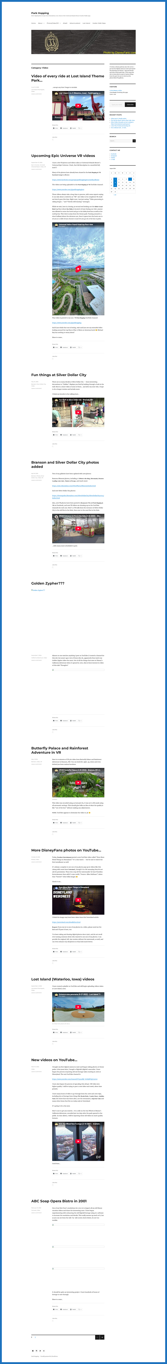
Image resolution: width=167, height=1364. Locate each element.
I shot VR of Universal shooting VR (120, 126)
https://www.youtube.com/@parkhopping (66, 323)
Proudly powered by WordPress (49, 1356)
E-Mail (113, 159)
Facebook (113, 154)
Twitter (113, 157)
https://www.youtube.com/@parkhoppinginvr (68, 189)
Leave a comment (36, 94)
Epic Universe (35, 165)
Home (33, 23)
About (40, 23)
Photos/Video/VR (53, 23)
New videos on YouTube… (54, 1060)
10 (115, 182)
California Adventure (37, 657)
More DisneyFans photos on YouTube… (66, 850)
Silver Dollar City (41, 384)
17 (115, 185)
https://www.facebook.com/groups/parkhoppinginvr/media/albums (75, 180)
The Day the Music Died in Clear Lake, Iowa (123, 120)
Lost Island (86, 23)
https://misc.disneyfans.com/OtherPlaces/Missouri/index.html (74, 486)
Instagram (114, 156)
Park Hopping (40, 13)
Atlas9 (65, 23)
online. (116, 90)
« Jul (115, 195)
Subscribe (130, 104)
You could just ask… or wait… (119, 127)
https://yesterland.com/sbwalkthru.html (66, 922)
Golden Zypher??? (47, 583)
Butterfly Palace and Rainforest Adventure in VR (59, 750)
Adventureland (75, 23)
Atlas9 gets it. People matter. (119, 118)
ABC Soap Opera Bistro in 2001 (59, 1201)
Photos (38, 476)
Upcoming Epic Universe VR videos (63, 156)
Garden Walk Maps (99, 23)
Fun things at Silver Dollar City (58, 375)
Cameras (33, 1210)
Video (33, 91)
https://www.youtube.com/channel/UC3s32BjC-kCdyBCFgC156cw (74, 1079)
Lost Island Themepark (37, 89)
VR (45, 166)
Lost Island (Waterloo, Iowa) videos (62, 979)
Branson (33, 384)
